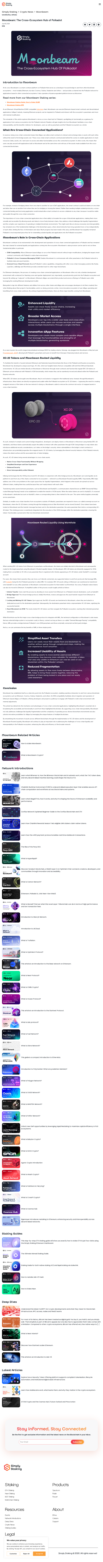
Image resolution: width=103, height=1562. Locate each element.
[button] (85, 24)
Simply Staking (9, 11)
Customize (13, 1554)
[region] (26, 1547)
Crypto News (26, 11)
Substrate (40, 109)
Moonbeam (42, 11)
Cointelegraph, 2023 (10, 353)
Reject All (26, 1554)
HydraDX (9, 582)
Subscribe (77, 1442)
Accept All (39, 1554)
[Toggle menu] (100, 4)
